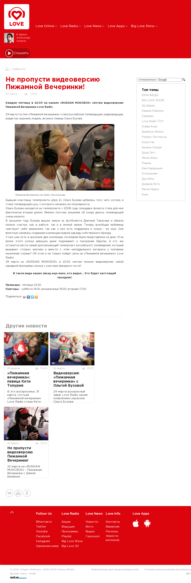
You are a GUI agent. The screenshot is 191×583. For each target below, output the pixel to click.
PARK (32, 573)
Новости (92, 522)
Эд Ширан (148, 106)
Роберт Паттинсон (154, 137)
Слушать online (21, 53)
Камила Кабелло (153, 111)
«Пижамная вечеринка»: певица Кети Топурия (19, 379)
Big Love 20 (70, 546)
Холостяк (148, 142)
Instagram (43, 541)
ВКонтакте (44, 522)
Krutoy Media (66, 569)
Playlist (67, 536)
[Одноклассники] (36, 296)
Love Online (45, 26)
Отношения (149, 174)
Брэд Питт (149, 153)
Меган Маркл (150, 189)
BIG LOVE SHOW (153, 100)
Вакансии (112, 526)
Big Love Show (143, 26)
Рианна (146, 163)
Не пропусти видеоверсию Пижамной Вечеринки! (20, 454)
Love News (93, 26)
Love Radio (69, 26)
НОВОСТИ (18, 69)
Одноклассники (47, 546)
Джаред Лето (151, 184)
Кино (145, 195)
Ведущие (68, 526)
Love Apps (117, 26)
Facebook (43, 536)
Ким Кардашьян (152, 168)
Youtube (42, 531)
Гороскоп (93, 536)
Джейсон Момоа (152, 132)
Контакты (113, 522)
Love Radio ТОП (152, 121)
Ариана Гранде (152, 147)
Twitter (41, 526)
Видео (90, 531)
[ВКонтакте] (28, 296)
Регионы (112, 531)
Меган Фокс (150, 158)
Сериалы (147, 116)
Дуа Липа (148, 179)
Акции (66, 522)
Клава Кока (149, 127)
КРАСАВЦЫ (150, 95)
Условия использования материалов (167, 569)
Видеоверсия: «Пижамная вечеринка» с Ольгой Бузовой (68, 379)
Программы (70, 531)
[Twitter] (32, 296)
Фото (89, 526)
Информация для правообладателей (114, 569)
